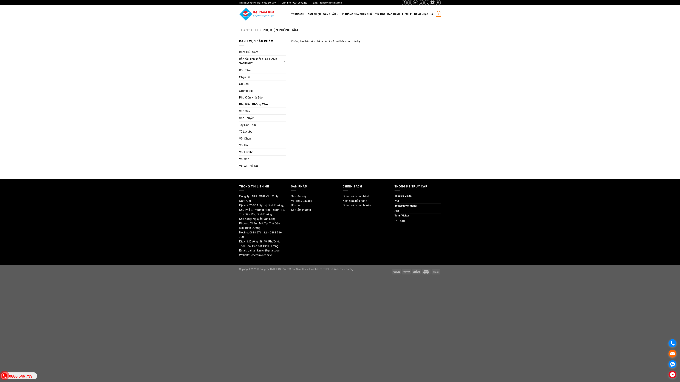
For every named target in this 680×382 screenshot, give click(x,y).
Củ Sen (244, 84)
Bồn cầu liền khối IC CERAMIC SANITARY (258, 61)
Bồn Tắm (245, 70)
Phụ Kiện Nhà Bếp (251, 97)
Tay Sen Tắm (247, 125)
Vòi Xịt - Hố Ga (248, 166)
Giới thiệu (314, 14)
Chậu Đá (244, 77)
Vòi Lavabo (246, 152)
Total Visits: (402, 215)
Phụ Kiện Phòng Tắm (253, 104)
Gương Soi (246, 91)
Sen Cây (244, 111)
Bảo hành (393, 14)
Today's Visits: (403, 196)
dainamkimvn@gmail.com (264, 250)
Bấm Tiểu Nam (248, 52)
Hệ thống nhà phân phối (357, 14)
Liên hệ (407, 14)
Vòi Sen (244, 159)
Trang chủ (298, 14)
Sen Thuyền (246, 118)
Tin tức (380, 14)
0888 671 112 (258, 232)
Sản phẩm (329, 14)
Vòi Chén (245, 138)
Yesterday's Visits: (406, 205)
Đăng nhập (421, 14)
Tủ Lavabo (245, 131)
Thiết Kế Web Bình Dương (338, 269)
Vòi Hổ (243, 145)
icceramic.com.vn (262, 255)
